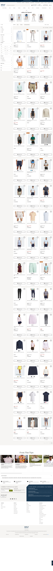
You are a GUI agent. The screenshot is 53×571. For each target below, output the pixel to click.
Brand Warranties (41, 519)
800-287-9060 (33, 532)
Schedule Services (27, 2)
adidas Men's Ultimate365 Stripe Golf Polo (32, 223)
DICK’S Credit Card (19, 2)
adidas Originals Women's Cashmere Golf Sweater (18, 327)
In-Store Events (15, 509)
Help (51, 2)
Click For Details (19, 490)
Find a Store (42, 2)
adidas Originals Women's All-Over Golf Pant (45, 326)
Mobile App (27, 504)
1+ (21, 376)
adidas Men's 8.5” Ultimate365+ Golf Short (18, 171)
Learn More (37, 492)
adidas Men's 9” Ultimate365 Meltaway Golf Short (32, 68)
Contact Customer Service (41, 508)
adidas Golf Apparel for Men (5, 477)
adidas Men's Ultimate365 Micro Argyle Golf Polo (46, 197)
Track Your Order (41, 509)
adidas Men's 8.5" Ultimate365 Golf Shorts (32, 94)
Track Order (49, 2)
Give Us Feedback (41, 523)
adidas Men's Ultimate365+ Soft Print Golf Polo (45, 42)
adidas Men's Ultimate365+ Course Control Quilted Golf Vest (32, 120)
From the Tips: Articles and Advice (42, 514)
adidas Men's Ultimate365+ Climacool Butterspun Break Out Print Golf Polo (32, 198)
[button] (17, 24)
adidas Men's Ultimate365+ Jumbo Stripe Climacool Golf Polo (31, 249)
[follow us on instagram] (16, 499)
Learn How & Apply (48, 496)
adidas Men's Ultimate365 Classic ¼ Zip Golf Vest (46, 223)
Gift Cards (46, 2)
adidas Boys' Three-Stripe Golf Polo (31, 403)
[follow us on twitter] (12, 499)
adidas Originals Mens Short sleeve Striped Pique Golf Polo (46, 301)
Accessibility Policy (17, 534)
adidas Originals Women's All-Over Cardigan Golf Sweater (19, 120)
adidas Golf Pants (15, 477)
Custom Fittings (15, 504)
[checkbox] (19, 52)
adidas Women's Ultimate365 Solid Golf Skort (19, 403)
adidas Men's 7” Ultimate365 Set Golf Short (45, 429)
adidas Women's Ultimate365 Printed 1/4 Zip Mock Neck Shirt (45, 352)
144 (47, 27)
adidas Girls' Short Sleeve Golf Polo (44, 403)
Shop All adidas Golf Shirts (34, 477)
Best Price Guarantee (41, 513)
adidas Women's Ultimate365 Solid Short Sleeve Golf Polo (19, 430)
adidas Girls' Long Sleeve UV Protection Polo (19, 352)
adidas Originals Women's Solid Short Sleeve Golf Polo (19, 275)
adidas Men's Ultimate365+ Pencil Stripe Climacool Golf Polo (45, 249)
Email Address (3, 489)
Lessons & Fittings (32, 2)
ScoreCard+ (23, 2)
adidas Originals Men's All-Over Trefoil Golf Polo (45, 171)
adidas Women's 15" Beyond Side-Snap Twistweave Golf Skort (31, 172)
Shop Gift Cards (36, 489)
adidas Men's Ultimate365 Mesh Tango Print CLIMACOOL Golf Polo (19, 69)
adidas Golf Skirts (11, 477)
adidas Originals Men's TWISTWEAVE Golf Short (32, 274)
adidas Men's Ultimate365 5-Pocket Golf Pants (32, 42)
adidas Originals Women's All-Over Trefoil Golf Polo (45, 275)
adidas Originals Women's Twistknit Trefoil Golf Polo (32, 430)
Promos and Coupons (28, 505)
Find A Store (27, 508)
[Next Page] (51, 443)
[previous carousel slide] (15, 1)
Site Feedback (31, 536)
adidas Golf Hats (20, 477)
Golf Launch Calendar (37, 2)
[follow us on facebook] (14, 499)
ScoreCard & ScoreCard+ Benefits (42, 505)
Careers (1, 505)
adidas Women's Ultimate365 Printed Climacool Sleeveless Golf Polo (19, 249)
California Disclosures (22, 536)
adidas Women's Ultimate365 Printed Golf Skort (32, 326)
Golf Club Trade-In (15, 513)
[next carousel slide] (37, 1)
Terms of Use (7, 534)
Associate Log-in (26, 534)
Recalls (40, 518)
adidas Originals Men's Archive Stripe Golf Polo (32, 352)
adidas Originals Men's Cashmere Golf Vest (45, 94)
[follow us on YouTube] (10, 499)
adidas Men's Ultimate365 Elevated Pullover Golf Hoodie (19, 43)
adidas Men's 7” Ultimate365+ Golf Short (45, 68)
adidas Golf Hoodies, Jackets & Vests (26, 477)
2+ (21, 170)
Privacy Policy (36, 534)
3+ (21, 41)
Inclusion (2, 508)
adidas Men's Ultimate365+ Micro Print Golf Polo (19, 197)
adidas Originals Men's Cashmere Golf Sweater (19, 94)
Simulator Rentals (15, 508)
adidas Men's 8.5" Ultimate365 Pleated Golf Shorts (19, 223)
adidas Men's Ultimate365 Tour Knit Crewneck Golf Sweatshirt (45, 120)
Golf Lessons (15, 505)
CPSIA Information (41, 522)
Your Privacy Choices (45, 534)
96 (46, 27)
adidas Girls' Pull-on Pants (17, 300)
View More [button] (2, 42)
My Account (40, 504)
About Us (2, 504)
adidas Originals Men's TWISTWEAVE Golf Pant (32, 300)
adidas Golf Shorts (39, 477)
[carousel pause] (38, 1)
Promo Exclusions (41, 517)
